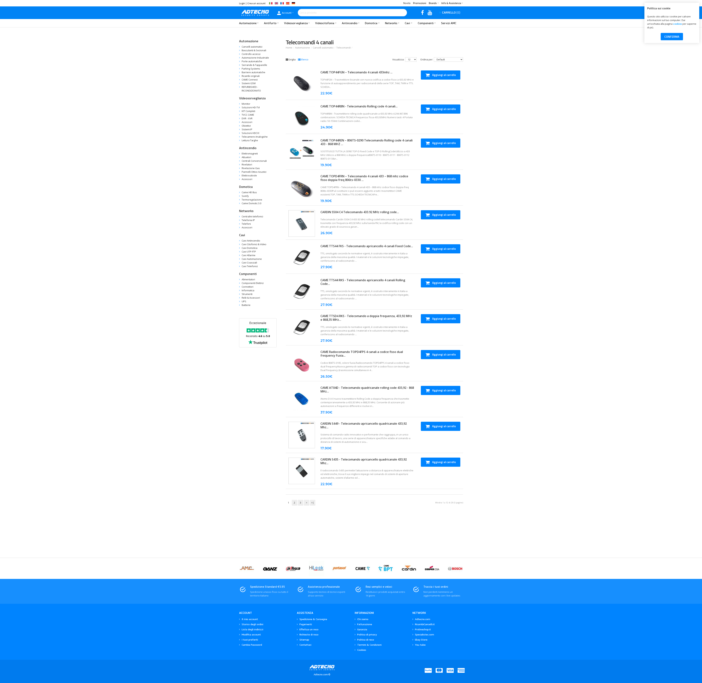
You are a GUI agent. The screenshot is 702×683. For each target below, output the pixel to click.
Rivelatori (247, 164)
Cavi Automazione (252, 259)
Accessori (247, 122)
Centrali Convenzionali (254, 160)
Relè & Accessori (251, 297)
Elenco (304, 59)
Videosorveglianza (252, 98)
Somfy (245, 196)
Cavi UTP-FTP (249, 251)
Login (242, 3)
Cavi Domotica (249, 248)
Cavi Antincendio (251, 240)
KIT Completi (248, 111)
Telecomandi (343, 47)
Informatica (248, 290)
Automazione (302, 47)
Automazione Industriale (255, 57)
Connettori (247, 286)
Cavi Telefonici (250, 266)
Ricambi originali (251, 76)
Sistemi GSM (249, 83)
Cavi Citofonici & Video (254, 244)
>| (312, 502)
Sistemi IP (247, 129)
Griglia (292, 59)
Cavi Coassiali (249, 262)
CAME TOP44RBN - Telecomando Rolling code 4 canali (357, 106)
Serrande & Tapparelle (254, 65)
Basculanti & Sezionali (254, 50)
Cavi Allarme (248, 255)
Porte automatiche (252, 61)
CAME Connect (250, 79)
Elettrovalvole (249, 175)
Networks (246, 210)
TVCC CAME (248, 114)
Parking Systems (251, 68)
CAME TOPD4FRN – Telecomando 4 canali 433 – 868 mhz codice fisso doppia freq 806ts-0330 (364, 178)
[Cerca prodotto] (403, 12)
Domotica (246, 186)
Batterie (246, 305)
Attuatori (246, 157)
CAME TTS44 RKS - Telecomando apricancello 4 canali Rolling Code (362, 282)
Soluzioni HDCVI (250, 133)
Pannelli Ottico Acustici (254, 171)
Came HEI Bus (249, 192)
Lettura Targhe (250, 140)
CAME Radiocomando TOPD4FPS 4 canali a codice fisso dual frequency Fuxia (361, 354)
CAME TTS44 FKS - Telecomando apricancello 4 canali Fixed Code (365, 246)
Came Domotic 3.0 (251, 203)
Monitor (246, 103)
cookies (677, 23)
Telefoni (246, 223)
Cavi (242, 235)
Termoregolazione (252, 199)
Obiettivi (246, 125)
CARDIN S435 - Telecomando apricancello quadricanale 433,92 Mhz (363, 461)
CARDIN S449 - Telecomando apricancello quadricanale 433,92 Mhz (363, 425)
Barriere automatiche (253, 72)
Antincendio (247, 147)
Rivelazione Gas (251, 168)
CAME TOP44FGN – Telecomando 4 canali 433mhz (355, 72)
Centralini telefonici (252, 216)
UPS (244, 301)
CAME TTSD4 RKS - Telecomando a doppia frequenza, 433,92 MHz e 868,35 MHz (366, 318)
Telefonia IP (248, 220)
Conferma (671, 36)
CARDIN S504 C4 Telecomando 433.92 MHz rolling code (358, 212)
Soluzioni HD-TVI (251, 107)
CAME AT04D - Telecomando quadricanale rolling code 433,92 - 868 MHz (367, 389)
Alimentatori (248, 279)
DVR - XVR (247, 118)
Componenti (248, 273)
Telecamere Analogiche (255, 136)
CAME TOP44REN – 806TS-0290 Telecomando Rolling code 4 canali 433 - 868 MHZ (366, 142)
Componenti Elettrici (253, 283)
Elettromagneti (250, 153)
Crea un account (256, 3)
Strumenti (247, 294)
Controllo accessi (251, 54)
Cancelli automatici (323, 47)
